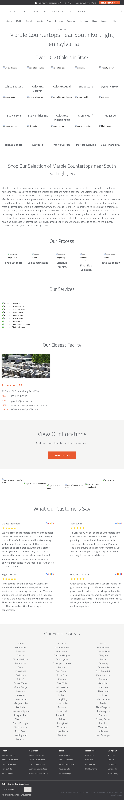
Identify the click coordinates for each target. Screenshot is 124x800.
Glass (94, 21)
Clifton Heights (20, 659)
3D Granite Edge (65, 773)
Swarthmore (20, 727)
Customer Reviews (9, 764)
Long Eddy (62, 699)
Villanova (103, 731)
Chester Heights (62, 655)
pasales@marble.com (22, 401)
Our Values (112, 764)
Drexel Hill (20, 671)
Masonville (62, 703)
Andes (21, 643)
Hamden (103, 687)
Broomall (20, 651)
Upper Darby (61, 731)
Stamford (103, 723)
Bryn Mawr (62, 651)
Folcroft (21, 679)
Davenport (20, 663)
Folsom (62, 679)
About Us (111, 755)
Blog (25, 11)
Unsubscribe (26, 794)
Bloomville (20, 647)
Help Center (89, 755)
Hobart (62, 695)
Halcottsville (61, 687)
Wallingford (21, 735)
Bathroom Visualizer (67, 764)
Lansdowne (21, 699)
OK (28, 789)
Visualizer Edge (64, 769)
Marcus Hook (103, 699)
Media (103, 703)
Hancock (20, 691)
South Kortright (21, 723)
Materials (14, 11)
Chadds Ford (103, 651)
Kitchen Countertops (10, 759)
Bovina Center (62, 647)
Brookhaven (103, 647)
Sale (72, 11)
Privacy (112, 794)
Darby (103, 659)
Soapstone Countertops (38, 773)
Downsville (103, 667)
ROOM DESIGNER (58, 11)
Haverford (103, 691)
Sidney (61, 719)
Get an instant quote (109, 3)
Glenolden (103, 683)
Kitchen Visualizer (66, 759)
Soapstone (105, 21)
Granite (9, 21)
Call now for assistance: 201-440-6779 (55, 2)
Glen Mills (62, 683)
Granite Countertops (37, 759)
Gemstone (71, 21)
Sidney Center (103, 719)
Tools (45, 11)
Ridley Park (62, 715)
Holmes (103, 695)
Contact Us (112, 769)
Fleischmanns (103, 675)
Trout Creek (21, 731)
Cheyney (103, 655)
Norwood (62, 711)
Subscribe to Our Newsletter (16, 784)
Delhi (20, 667)
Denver (62, 667)
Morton (62, 707)
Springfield (62, 723)
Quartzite (29, 21)
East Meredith (103, 671)
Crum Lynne (62, 659)
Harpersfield (62, 691)
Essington (21, 675)
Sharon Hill (20, 719)
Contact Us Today (62, 455)
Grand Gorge (20, 687)
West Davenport (103, 735)
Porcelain (62, 29)
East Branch (62, 671)
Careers (111, 759)
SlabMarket (89, 759)
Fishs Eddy (62, 675)
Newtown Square (21, 711)
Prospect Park (21, 715)
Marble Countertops (37, 755)
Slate (115, 21)
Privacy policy (113, 773)
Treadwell (103, 727)
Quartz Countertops (37, 764)
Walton (62, 735)
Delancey (103, 663)
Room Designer (64, 755)
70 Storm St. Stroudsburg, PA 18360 (20, 391)
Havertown (20, 695)
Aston (103, 643)
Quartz (40, 21)
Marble (19, 21)
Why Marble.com (8, 755)
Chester (21, 655)
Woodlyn (20, 739)
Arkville (62, 643)
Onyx (49, 21)
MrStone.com (90, 764)
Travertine (59, 21)
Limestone (84, 21)
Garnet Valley (20, 683)
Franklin (103, 679)
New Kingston (103, 707)
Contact (81, 11)
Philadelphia (103, 711)
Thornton (62, 727)
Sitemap (118, 794)
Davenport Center (62, 663)
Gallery (34, 11)
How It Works (7, 769)
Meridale (20, 707)
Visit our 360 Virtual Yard (86, 2)
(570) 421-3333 (19, 396)
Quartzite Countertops (38, 769)
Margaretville (21, 703)
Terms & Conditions (114, 792)
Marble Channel (91, 769)
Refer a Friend (7, 773)
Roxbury (103, 715)
